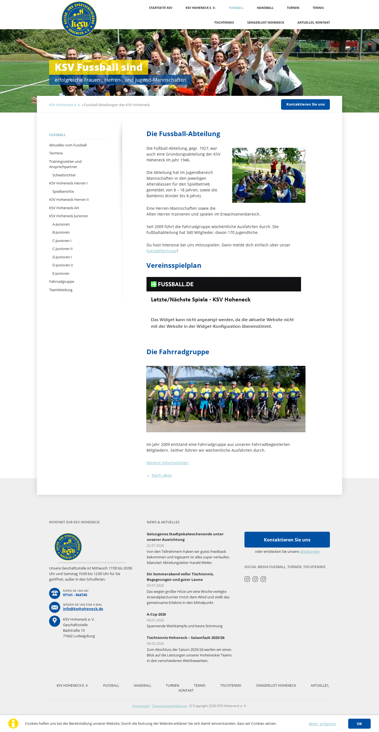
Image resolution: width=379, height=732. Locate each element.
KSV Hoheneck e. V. (201, 8)
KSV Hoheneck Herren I (68, 183)
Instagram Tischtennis (263, 579)
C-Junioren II (62, 248)
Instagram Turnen (247, 579)
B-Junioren (61, 232)
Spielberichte (63, 191)
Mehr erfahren (322, 723)
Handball (265, 8)
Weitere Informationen (167, 462)
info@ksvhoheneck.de (83, 608)
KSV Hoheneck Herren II (69, 199)
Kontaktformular (161, 250)
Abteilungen (310, 551)
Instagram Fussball (255, 579)
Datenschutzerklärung (169, 705)
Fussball (236, 8)
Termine (56, 153)
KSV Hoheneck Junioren (68, 215)
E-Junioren (60, 273)
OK (359, 723)
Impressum (141, 705)
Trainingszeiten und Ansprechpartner (65, 164)
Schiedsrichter (64, 175)
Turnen (293, 8)
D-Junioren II (62, 265)
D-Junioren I (62, 256)
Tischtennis (224, 22)
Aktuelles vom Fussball (68, 145)
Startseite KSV (160, 8)
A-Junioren (61, 224)
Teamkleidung (60, 289)
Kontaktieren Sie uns (305, 104)
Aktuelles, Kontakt (313, 22)
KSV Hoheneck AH (64, 207)
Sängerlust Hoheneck (265, 22)
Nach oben (162, 475)
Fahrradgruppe (61, 281)
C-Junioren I (62, 240)
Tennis (318, 8)
